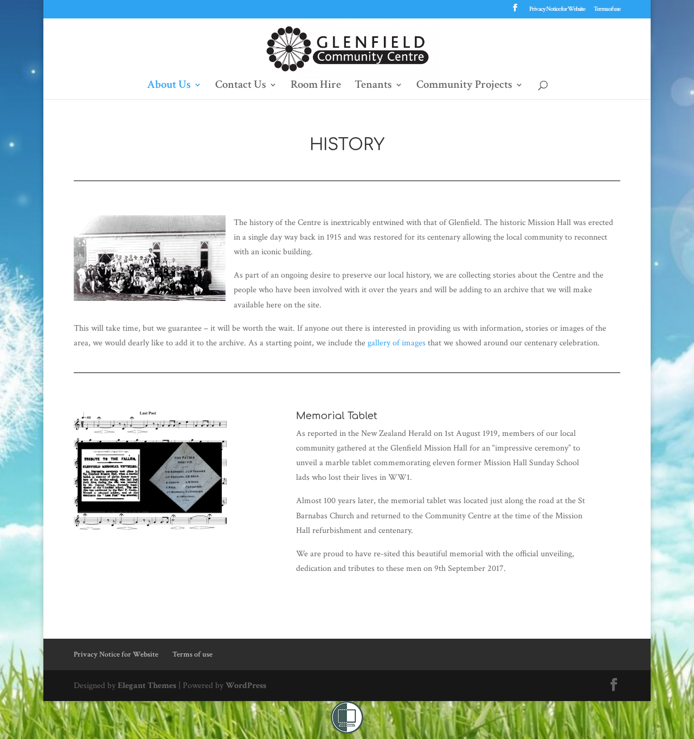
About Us (169, 86)
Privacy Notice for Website (557, 9)
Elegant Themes (147, 685)
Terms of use (607, 9)
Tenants (373, 86)
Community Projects (464, 86)
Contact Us (240, 86)
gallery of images (397, 343)
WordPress (246, 685)
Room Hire (316, 86)
